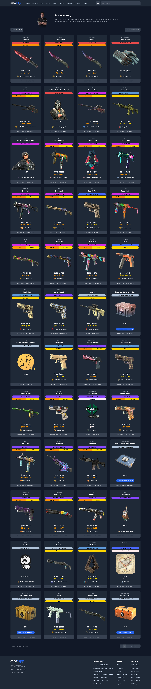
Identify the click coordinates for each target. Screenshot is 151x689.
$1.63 (62, 477)
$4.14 (28, 528)
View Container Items (125, 329)
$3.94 (62, 427)
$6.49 (62, 576)
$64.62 (127, 174)
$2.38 (122, 275)
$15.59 (94, 275)
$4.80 (95, 475)
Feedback (120, 668)
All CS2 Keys (134, 674)
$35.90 (128, 275)
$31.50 (58, 121)
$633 (23, 73)
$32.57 (22, 121)
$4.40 (28, 477)
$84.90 (122, 71)
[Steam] (25, 669)
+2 (64, 76)
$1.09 (62, 526)
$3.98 (89, 222)
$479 (61, 73)
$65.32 (23, 124)
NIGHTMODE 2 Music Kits (101, 680)
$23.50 (89, 121)
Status (119, 671)
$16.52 (128, 222)
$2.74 (23, 273)
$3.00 (89, 225)
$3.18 (23, 222)
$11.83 (61, 629)
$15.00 (94, 172)
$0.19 (26, 627)
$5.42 (56, 172)
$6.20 (22, 225)
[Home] (17, 3)
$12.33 (61, 324)
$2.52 (89, 273)
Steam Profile (16, 30)
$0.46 (89, 374)
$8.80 (28, 326)
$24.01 (28, 275)
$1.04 (56, 374)
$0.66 (56, 528)
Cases (62, 3)
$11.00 (122, 124)
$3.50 (128, 427)
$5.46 (89, 172)
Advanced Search (132, 30)
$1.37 (23, 324)
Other (86, 3)
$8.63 (62, 376)
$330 (94, 71)
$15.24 (61, 174)
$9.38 (94, 326)
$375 (57, 71)
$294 (90, 73)
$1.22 (125, 578)
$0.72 (23, 427)
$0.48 (56, 477)
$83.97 (95, 124)
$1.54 (95, 578)
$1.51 (23, 326)
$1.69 (62, 425)
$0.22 (56, 578)
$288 (90, 71)
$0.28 (89, 475)
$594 (23, 71)
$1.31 (56, 324)
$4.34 (122, 273)
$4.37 (122, 225)
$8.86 (28, 324)
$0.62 (123, 374)
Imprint (119, 684)
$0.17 (56, 629)
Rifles (41, 3)
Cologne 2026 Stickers (100, 677)
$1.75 (62, 528)
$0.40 (95, 627)
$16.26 (94, 174)
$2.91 (28, 475)
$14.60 (61, 172)
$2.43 (95, 576)
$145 (56, 326)
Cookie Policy (121, 680)
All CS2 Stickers (135, 668)
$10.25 (94, 376)
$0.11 (125, 627)
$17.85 (61, 273)
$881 (28, 73)
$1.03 (125, 324)
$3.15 (56, 222)
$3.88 (56, 225)
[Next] (139, 646)
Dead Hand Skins (98, 684)
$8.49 (61, 225)
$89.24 (95, 121)
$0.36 (23, 425)
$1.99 (95, 526)
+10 (34, 76)
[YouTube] (22, 669)
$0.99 (26, 374)
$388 (61, 71)
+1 (130, 76)
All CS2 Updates (136, 684)
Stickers (79, 3)
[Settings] (98, 3)
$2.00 (92, 427)
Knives (48, 3)
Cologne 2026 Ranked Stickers (103, 665)
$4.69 (128, 374)
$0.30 (23, 475)
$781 (28, 71)
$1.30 (89, 324)
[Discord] (12, 669)
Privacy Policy (121, 677)
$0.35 (56, 425)
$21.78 (28, 222)
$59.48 (28, 121)
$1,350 (61, 326)
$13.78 (94, 273)
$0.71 (62, 578)
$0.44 (56, 576)
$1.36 (62, 475)
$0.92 (56, 427)
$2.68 (95, 528)
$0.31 (123, 425)
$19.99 (94, 324)
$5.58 (56, 275)
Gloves (55, 3)
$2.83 (122, 222)
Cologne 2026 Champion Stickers (103, 674)
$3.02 (28, 526)
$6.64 (95, 477)
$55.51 (128, 273)
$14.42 (28, 273)
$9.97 (26, 172)
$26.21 (128, 172)
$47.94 (28, 225)
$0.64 (89, 477)
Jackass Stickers (98, 671)
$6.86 (95, 374)
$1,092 (128, 71)
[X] (15, 669)
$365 (95, 73)
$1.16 (89, 326)
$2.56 (56, 273)
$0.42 (89, 528)
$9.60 (95, 222)
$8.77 (95, 225)
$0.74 (56, 376)
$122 (29, 124)
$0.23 (125, 526)
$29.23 (61, 627)
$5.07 (28, 427)
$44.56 (89, 124)
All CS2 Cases (135, 671)
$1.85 (128, 425)
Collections (70, 3)
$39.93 (61, 275)
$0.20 (125, 576)
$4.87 (56, 174)
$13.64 (128, 121)
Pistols (27, 3)
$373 (56, 73)
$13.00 (61, 374)
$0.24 (89, 576)
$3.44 (122, 172)
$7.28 (122, 174)
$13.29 (128, 124)
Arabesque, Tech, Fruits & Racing (103, 668)
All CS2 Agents (135, 677)
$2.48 (89, 275)
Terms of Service (122, 674)
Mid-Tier (34, 3)
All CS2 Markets (135, 680)
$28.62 (127, 225)
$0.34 (92, 425)
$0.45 (123, 376)
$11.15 (122, 121)
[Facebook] (18, 669)
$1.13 (89, 376)
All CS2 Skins (135, 665)
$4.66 (89, 174)
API (118, 665)
